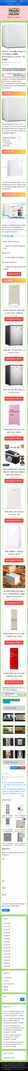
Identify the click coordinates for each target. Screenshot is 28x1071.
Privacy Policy (11, 4)
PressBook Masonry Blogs (17, 1069)
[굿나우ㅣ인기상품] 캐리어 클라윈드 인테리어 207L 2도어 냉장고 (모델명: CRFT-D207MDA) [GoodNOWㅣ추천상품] (14, 1013)
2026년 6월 (7, 929)
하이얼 (3, 778)
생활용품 (6, 986)
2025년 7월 (7, 963)
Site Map (18, 4)
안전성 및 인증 (7, 142)
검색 (5, 996)
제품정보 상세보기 (14, 274)
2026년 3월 (7, 938)
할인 (6, 778)
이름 (3, 881)
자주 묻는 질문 (9, 143)
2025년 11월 (7, 951)
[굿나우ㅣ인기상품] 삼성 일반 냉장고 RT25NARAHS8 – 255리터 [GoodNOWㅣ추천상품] (12, 1037)
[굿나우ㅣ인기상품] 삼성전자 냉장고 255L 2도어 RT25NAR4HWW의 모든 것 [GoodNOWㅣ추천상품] (14, 1044)
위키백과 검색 (6, 702)
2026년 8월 (7, 923)
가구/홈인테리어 (7, 977)
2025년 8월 (7, 960)
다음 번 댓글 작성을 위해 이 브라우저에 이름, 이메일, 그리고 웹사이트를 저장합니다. (14, 905)
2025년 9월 (7, 957)
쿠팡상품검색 (14, 768)
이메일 (4, 888)
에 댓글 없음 (6, 65)
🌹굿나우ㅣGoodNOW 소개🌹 (10, 1)
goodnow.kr (18, 62)
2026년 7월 (7, 926)
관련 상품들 (6, 145)
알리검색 (22, 768)
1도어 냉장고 (6, 777)
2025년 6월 (7, 966)
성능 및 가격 (6, 140)
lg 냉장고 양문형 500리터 (18, 777)
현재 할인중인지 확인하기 (14, 319)
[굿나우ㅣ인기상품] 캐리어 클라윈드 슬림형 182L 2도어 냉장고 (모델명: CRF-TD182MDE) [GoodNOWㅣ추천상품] (14, 1020)
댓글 (3, 859)
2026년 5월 (7, 932)
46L (11, 777)
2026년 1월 (7, 944)
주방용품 (6, 990)
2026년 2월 (7, 941)
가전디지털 (6, 773)
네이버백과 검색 (6, 700)
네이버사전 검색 (15, 700)
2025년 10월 (7, 954)
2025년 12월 (7, 948)
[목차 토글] (18, 138)
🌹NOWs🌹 (22, 1)
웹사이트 (4, 894)
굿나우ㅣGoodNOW (14, 17)
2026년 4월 (7, 935)
